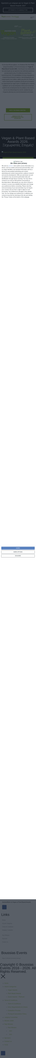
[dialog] (18, 529)
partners (11, 165)
